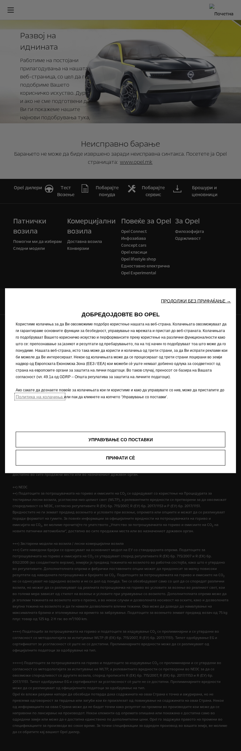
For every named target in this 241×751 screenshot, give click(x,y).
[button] (196, 300)
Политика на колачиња (40, 396)
